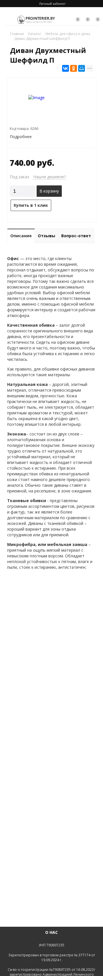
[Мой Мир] (81, 68)
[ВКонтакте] (65, 68)
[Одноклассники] (73, 68)
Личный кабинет (52, 3)
